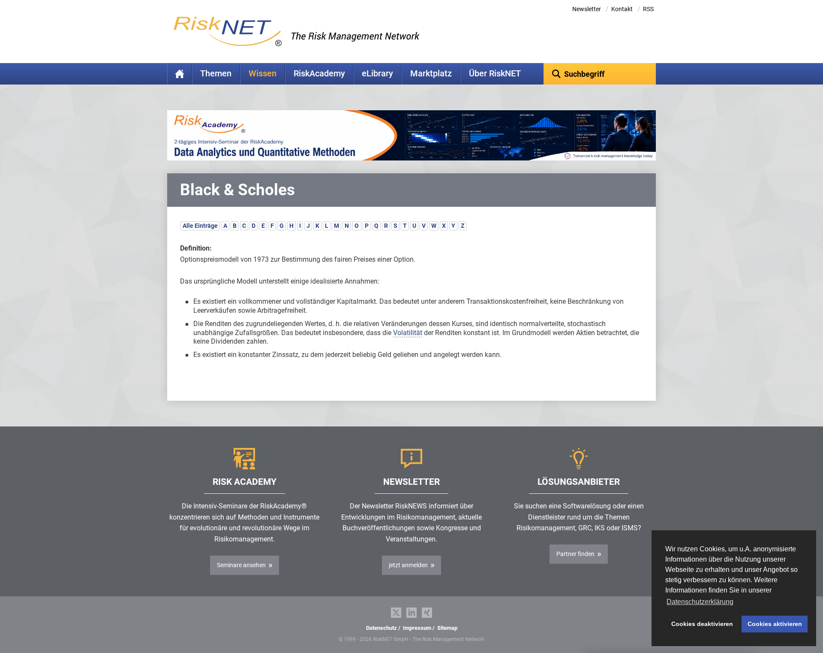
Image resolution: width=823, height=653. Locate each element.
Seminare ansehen (241, 565)
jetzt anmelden (408, 565)
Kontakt (622, 9)
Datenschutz (381, 628)
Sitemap (447, 628)
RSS (648, 9)
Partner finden (575, 553)
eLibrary (377, 74)
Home (179, 74)
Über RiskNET (495, 74)
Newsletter (586, 9)
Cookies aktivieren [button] (775, 623)
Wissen (262, 74)
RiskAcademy (319, 74)
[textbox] (600, 74)
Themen (215, 74)
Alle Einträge (200, 225)
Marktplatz (431, 74)
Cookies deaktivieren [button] (702, 623)
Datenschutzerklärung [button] (700, 601)
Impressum (417, 628)
